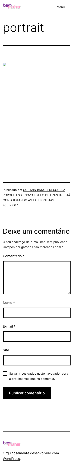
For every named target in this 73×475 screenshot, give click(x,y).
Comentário (13, 256)
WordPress (11, 459)
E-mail (9, 326)
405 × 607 (10, 205)
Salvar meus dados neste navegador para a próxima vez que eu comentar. (38, 376)
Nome (9, 303)
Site (6, 350)
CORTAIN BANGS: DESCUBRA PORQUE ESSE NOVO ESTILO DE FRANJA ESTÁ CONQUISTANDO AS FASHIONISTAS (36, 195)
